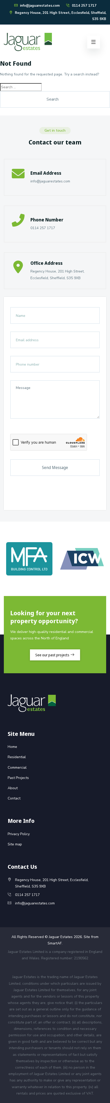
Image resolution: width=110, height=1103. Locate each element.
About (13, 788)
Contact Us (22, 866)
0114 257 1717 (83, 5)
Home (12, 746)
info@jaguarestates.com (39, 5)
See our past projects (52, 654)
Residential (17, 757)
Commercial (17, 767)
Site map (15, 844)
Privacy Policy (19, 834)
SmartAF (55, 943)
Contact (14, 798)
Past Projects (18, 777)
